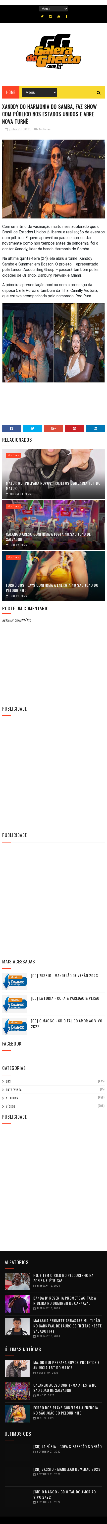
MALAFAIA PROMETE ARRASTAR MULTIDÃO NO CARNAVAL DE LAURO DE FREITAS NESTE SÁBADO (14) (67, 1326)
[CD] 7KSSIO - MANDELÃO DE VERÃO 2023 (64, 975)
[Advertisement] (53, 773)
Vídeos (10, 1106)
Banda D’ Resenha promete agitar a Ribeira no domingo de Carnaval (64, 1300)
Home (10, 92)
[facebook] (66, 16)
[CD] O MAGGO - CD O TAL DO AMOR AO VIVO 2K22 (64, 1494)
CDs (8, 1081)
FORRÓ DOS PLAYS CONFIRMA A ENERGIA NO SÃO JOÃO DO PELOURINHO (52, 587)
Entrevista (14, 1090)
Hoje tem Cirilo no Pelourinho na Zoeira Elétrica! (63, 1277)
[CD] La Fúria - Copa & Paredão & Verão (65, 998)
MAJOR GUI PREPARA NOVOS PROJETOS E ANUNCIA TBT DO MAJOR (53, 485)
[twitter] (42, 16)
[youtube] (59, 16)
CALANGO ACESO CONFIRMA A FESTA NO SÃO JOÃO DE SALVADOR (48, 536)
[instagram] (51, 16)
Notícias (45, 129)
